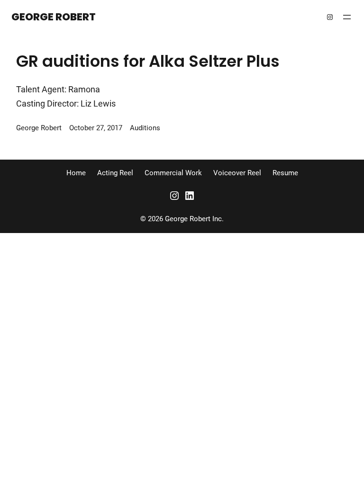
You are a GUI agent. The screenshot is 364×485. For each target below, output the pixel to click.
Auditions (145, 128)
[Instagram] (330, 17)
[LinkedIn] (189, 195)
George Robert (53, 16)
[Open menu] (347, 17)
